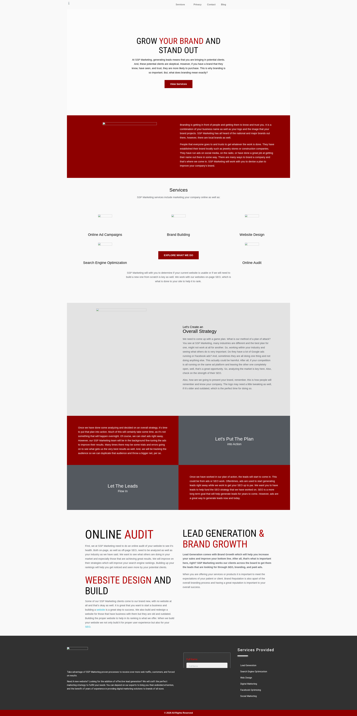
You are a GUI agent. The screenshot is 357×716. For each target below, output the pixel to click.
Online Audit (251, 263)
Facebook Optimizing (250, 690)
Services (180, 4)
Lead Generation (248, 665)
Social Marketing (248, 696)
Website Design (252, 235)
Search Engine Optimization (105, 263)
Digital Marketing (248, 683)
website (101, 609)
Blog (223, 4)
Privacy (198, 4)
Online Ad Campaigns (105, 235)
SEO (87, 626)
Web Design (246, 677)
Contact (211, 4)
